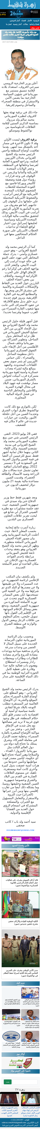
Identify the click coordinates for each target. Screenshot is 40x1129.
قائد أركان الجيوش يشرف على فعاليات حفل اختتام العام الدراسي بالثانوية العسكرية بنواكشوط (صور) (22, 883)
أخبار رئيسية (17, 24)
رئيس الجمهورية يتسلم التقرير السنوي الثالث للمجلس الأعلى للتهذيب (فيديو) (9, 1111)
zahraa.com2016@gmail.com (14, 1122)
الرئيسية (36, 20)
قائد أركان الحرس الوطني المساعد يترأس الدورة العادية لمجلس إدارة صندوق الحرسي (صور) (31, 1002)
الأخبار (29, 20)
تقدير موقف (35, 28)
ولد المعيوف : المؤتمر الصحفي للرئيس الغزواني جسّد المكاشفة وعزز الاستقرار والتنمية (30, 1045)
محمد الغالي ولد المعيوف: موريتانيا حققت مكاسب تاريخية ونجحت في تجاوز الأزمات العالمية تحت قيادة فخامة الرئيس (30, 1025)
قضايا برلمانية (34, 24)
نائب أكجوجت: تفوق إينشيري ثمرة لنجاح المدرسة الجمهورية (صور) (11, 1023)
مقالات (25, 24)
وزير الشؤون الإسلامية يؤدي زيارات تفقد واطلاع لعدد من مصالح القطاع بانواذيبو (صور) (12, 1001)
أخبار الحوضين (15, 20)
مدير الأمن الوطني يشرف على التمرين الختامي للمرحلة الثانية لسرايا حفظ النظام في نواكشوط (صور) (21, 973)
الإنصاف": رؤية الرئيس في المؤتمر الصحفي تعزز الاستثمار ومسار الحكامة (11, 1045)
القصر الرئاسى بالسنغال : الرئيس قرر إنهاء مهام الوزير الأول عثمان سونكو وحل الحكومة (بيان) (30, 1111)
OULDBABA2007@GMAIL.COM (20, 830)
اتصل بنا (9, 24)
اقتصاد (23, 20)
